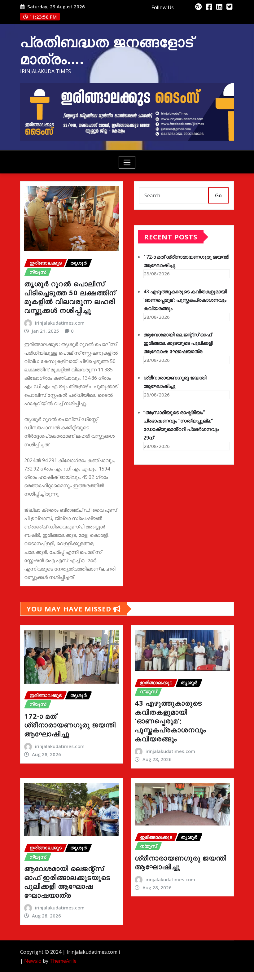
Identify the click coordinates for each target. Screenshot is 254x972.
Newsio (33, 960)
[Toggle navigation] (127, 162)
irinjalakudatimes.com (60, 323)
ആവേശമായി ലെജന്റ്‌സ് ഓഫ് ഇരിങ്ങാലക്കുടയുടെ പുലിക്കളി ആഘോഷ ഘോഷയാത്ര (178, 343)
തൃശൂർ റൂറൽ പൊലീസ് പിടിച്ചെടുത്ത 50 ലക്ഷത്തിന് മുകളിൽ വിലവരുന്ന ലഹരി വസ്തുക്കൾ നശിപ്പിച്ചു (70, 297)
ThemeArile (63, 960)
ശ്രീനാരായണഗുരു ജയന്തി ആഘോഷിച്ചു (180, 862)
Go (218, 195)
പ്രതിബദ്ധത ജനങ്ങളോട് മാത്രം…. (106, 50)
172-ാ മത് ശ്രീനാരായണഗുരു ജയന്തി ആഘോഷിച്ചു (70, 724)
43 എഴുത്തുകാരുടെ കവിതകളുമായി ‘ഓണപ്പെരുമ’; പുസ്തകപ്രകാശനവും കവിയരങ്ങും (185, 300)
